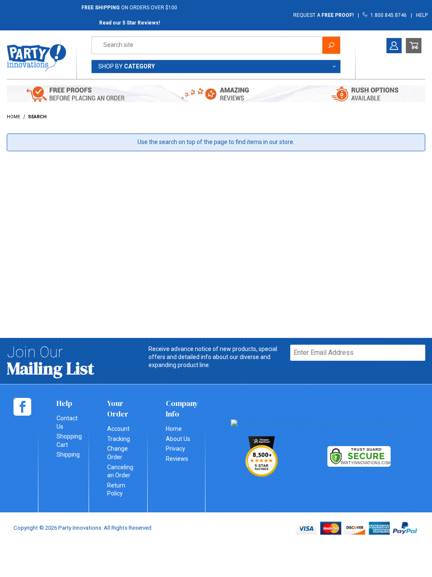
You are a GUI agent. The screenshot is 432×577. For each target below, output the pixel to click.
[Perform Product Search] (331, 45)
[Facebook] (22, 407)
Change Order (117, 452)
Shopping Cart (69, 440)
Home (174, 428)
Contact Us (67, 422)
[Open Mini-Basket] (413, 46)
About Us (178, 438)
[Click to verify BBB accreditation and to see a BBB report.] (318, 423)
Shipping (68, 454)
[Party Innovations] (36, 57)
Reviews (177, 458)
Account (118, 428)
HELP (422, 15)
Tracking (118, 438)
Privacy (175, 448)
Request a (323, 15)
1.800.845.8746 (387, 15)
